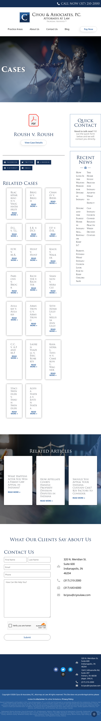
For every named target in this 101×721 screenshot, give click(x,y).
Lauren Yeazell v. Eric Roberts (33, 353)
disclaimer (40, 699)
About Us (34, 29)
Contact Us (52, 29)
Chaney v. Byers (53, 196)
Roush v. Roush (34, 134)
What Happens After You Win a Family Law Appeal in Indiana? (17, 482)
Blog (67, 29)
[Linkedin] (70, 669)
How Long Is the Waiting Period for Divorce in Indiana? (81, 186)
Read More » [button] (14, 214)
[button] (11, 162)
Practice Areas (15, 29)
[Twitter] (63, 669)
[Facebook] (56, 669)
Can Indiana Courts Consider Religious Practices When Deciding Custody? (92, 222)
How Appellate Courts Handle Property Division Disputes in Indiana (50, 488)
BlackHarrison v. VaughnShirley (14, 201)
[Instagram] (63, 674)
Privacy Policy (67, 699)
